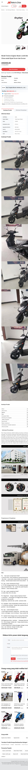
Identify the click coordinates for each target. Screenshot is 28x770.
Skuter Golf (15, 754)
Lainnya (3, 756)
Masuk (3, 104)
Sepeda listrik (16, 737)
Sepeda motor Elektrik (6, 737)
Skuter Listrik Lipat (6, 754)
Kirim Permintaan (13, 69)
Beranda (2, 9)
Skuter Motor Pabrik (18, 750)
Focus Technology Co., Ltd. (22, 761)
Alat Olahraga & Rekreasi (10, 9)
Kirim (13, 658)
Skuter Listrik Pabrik (6, 750)
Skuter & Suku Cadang (20, 9)
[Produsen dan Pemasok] (14, 2)
